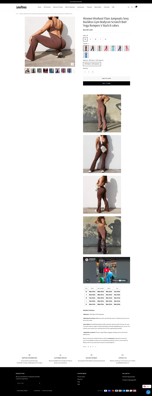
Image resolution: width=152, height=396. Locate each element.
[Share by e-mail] (95, 346)
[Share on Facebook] (88, 346)
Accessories (80, 7)
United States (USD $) (22, 390)
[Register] (39, 383)
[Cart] (135, 7)
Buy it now (107, 83)
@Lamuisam (131, 376)
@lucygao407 (132, 380)
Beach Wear (98, 7)
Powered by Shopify (47, 390)
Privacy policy (81, 376)
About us (79, 379)
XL (105, 39)
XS (85, 39)
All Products (47, 7)
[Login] (132, 7)
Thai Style (106, 7)
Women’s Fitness (58, 7)
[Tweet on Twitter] (93, 346)
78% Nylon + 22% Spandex (92, 64)
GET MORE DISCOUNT (76, 1)
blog (78, 381)
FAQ (113, 7)
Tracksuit (89, 7)
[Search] (128, 7)
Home (39, 7)
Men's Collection (70, 7)
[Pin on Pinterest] (90, 346)
